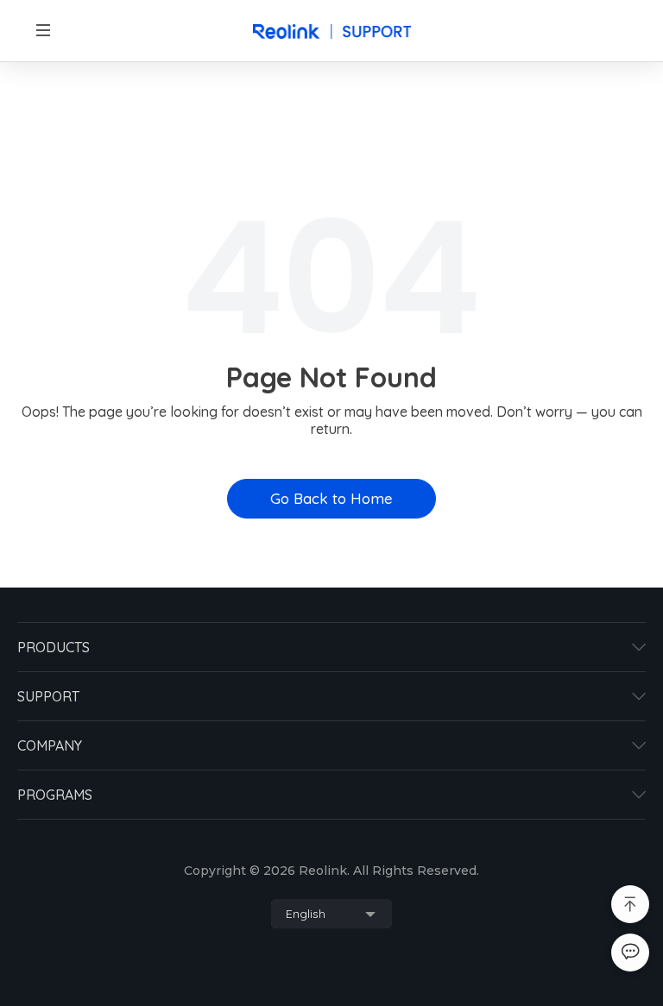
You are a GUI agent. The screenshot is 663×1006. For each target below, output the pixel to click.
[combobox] (331, 913)
